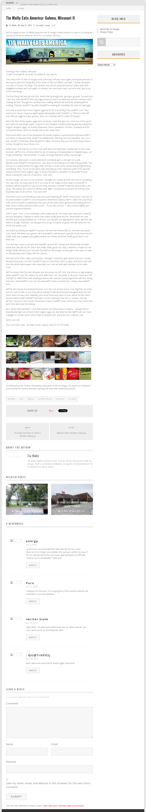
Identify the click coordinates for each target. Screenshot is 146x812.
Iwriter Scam (37, 619)
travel (47, 25)
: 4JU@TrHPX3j (38, 655)
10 (40, 511)
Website (11, 761)
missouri (60, 399)
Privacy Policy (106, 32)
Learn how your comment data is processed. (63, 805)
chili (21, 399)
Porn (30, 583)
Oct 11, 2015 (32, 587)
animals (11, 399)
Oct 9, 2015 (31, 545)
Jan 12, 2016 (32, 623)
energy (32, 541)
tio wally (40, 25)
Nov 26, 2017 (32, 659)
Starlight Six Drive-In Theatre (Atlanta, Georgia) (28, 434)
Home (8, 8)
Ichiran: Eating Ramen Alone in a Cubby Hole (39, 3)
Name (9, 744)
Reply (33, 565)
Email (54, 744)
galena (31, 399)
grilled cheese (45, 399)
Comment (12, 703)
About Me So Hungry (109, 29)
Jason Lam (19, 511)
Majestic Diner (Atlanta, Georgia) (71, 432)
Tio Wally (12, 25)
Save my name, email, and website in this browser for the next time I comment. (48, 785)
